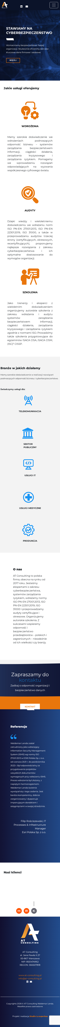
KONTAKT (30, 706)
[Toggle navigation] (54, 5)
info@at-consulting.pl (30, 978)
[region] (30, 45)
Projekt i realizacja (30, 1016)
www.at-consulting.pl (30, 975)
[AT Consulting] (5, 5)
